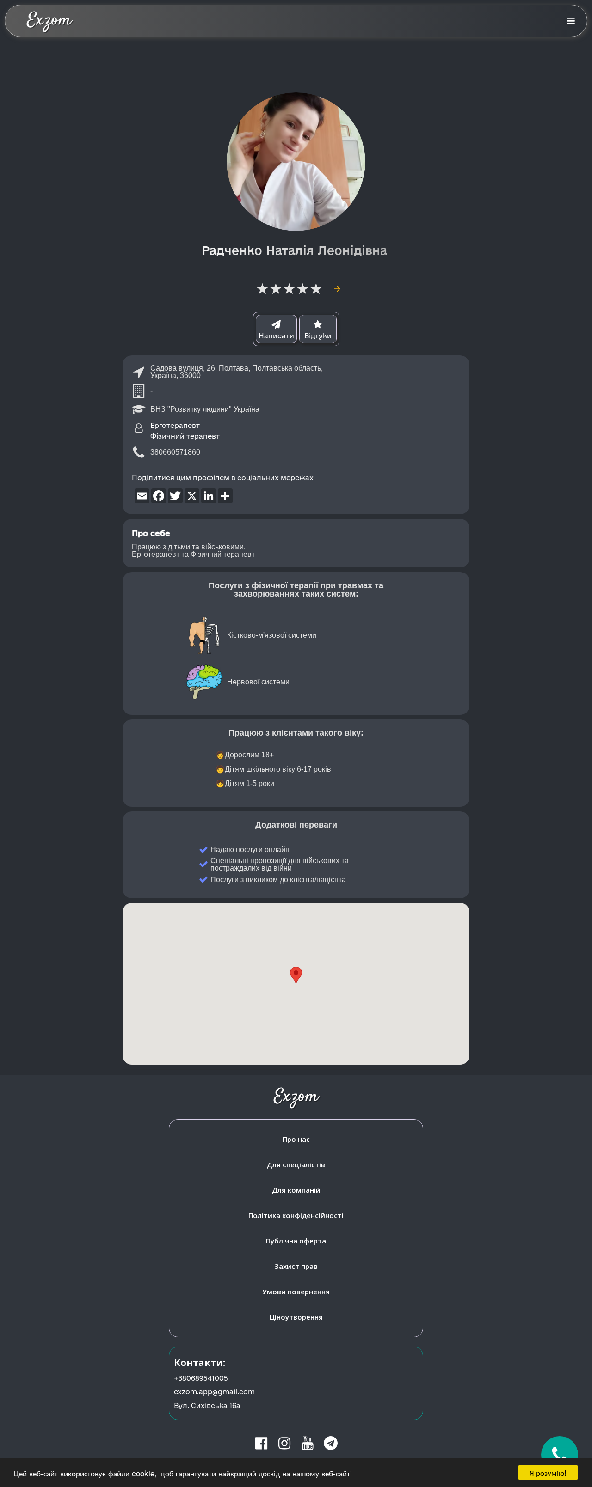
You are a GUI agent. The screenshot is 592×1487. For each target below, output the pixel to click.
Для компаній (296, 1189)
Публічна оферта (296, 1240)
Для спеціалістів (296, 1164)
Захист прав (296, 1266)
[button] (296, 975)
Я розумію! (548, 1472)
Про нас (296, 1139)
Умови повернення (296, 1291)
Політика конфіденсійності (296, 1215)
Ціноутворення (296, 1317)
